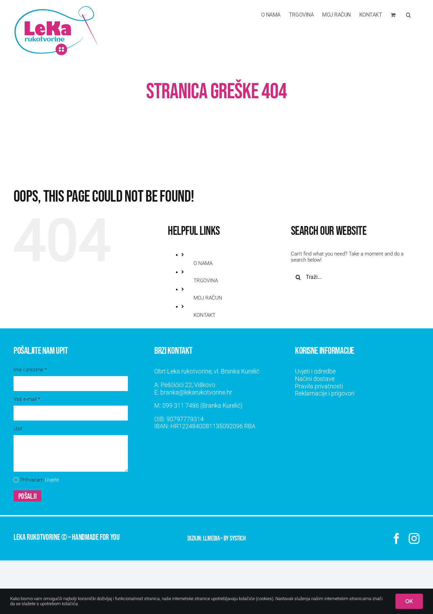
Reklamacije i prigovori (325, 393)
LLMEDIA (211, 538)
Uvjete (52, 480)
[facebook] (396, 538)
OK (409, 601)
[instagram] (414, 538)
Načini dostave (315, 378)
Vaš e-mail (27, 399)
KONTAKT (204, 315)
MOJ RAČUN (207, 298)
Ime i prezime (30, 370)
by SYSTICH (235, 538)
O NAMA (202, 263)
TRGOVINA (205, 281)
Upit (18, 429)
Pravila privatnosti (319, 386)
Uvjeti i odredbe (315, 371)
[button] (408, 14)
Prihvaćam (39, 480)
